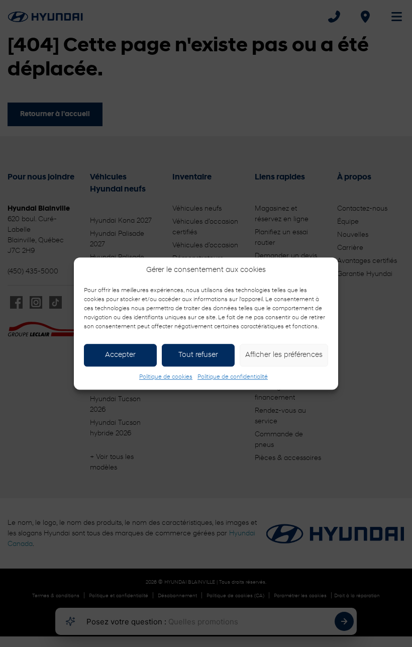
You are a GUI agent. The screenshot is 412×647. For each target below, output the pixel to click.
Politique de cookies (165, 377)
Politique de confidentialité (232, 377)
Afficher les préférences (284, 355)
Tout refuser (198, 355)
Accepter (120, 355)
